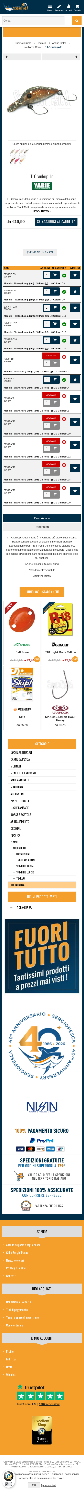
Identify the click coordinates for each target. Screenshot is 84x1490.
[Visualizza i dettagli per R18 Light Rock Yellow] (60, 619)
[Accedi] (68, 6)
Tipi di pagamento (17, 1309)
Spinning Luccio (25, 872)
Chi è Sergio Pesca (17, 1252)
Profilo (10, 1351)
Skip (22, 716)
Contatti (11, 1275)
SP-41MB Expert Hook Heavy (60, 718)
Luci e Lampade (19, 807)
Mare (16, 842)
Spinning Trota (24, 866)
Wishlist (11, 1374)
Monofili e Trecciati (23, 773)
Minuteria (16, 787)
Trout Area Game (25, 860)
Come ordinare (14, 1325)
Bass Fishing (23, 854)
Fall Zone (22, 652)
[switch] (8, 1484)
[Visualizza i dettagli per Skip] (22, 684)
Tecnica (15, 835)
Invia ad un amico (41, 252)
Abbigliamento (19, 821)
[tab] (42, 518)
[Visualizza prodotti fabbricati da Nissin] (42, 1107)
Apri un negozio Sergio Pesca (23, 1244)
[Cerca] (77, 20)
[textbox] (33, 20)
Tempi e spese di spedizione (22, 1317)
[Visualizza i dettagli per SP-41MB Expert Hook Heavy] (60, 684)
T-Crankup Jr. (24, 907)
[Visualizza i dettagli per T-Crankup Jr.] (11, 907)
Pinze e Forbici (19, 800)
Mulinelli (16, 766)
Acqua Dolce (20, 848)
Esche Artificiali (21, 752)
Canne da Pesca (20, 759)
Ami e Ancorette (20, 780)
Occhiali (15, 828)
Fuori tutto (48, 607)
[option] (19, 157)
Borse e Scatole (20, 814)
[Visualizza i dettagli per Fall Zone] (22, 619)
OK (34, 1485)
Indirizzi (11, 1359)
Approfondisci (48, 1485)
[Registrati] (59, 6)
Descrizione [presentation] (42, 518)
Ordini (9, 1366)
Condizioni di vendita (18, 1302)
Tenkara (20, 878)
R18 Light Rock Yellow (60, 652)
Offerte (9, 607)
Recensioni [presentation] (41, 526)
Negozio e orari (15, 1260)
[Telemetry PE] (61, 56)
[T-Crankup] (22, 56)
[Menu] (50, 6)
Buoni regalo (18, 885)
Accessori (17, 793)
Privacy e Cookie (16, 1268)
